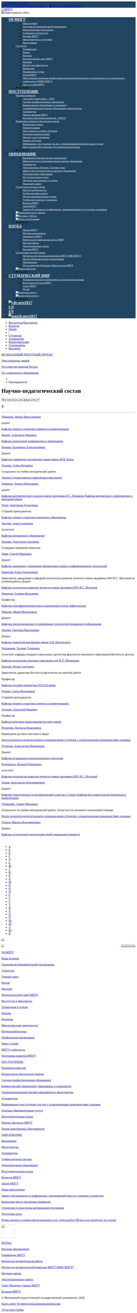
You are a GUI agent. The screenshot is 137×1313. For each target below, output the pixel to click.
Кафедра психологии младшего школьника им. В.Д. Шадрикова (40, 660)
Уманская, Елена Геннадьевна (19, 572)
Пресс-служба (9, 1043)
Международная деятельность (19, 1025)
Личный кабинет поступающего (26, 6)
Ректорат (6, 988)
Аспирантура (9, 1098)
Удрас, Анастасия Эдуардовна (19, 505)
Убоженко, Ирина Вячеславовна (21, 416)
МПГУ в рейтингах (13, 1049)
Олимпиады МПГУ (13, 1255)
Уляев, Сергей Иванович (16, 553)
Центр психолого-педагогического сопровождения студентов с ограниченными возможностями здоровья (65, 739)
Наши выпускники (13, 1189)
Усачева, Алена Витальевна (18, 691)
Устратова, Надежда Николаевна (21, 727)
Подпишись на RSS (16, 2)
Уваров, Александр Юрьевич (19, 435)
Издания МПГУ (11, 1291)
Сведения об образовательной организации (27, 964)
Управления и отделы (14, 1007)
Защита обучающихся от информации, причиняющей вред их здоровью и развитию (52, 1195)
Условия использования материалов (38, 1303)
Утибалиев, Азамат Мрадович (19, 804)
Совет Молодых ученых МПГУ (20, 1285)
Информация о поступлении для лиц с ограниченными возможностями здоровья (50, 1104)
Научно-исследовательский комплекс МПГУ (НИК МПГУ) (37, 1267)
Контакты (15, 348)
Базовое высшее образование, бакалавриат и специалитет (36, 1086)
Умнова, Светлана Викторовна (20, 630)
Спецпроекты (17, 345)
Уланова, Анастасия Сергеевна (20, 541)
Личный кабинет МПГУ (67, 6)
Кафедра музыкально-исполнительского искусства (32, 758)
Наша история (10, 958)
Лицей (13, 329)
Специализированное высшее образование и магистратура (37, 1092)
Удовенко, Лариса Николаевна (19, 483)
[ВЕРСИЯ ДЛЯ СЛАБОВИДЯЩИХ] (20, 302)
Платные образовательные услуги (22, 1110)
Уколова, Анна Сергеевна (17, 523)
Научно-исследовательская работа (22, 1261)
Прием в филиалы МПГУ (16, 1122)
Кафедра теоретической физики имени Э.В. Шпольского (35, 642)
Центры (6, 1013)
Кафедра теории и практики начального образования (33, 517)
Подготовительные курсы (17, 1116)
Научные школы (11, 1273)
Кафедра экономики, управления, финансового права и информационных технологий (54, 566)
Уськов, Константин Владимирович (23, 782)
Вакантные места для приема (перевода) (25, 1201)
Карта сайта (8, 1303)
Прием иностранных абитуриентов (22, 1128)
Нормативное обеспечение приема (22, 1074)
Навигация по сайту (16, 12)
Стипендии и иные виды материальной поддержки (32, 1207)
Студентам (15, 335)
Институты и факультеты (16, 1001)
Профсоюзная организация (17, 1037)
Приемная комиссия (13, 1067)
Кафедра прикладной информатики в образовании (32, 441)
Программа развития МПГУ (18, 1055)
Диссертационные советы (17, 1279)
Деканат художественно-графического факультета (31, 477)
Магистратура (10, 1147)
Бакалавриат (9, 1140)
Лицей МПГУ (9, 1183)
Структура (7, 970)
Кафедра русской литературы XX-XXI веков (28, 685)
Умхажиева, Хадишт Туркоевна (20, 648)
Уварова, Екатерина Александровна (23, 447)
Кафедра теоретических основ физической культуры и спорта (38, 794)
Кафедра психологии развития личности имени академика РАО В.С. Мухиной (49, 587)
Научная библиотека (13, 1031)
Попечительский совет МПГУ (19, 994)
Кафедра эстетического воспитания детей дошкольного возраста (40, 834)
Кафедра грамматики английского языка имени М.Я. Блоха (37, 459)
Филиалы (7, 1019)
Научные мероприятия (15, 1249)
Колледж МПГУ (11, 1177)
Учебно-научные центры (16, 1159)
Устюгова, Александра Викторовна (22, 746)
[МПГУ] (6, 9)
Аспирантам (16, 338)
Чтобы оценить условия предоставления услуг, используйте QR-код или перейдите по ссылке (58, 1220)
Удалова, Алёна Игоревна (17, 465)
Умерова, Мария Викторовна (19, 611)
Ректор (5, 982)
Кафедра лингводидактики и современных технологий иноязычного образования (51, 624)
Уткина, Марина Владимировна (20, 822)
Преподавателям (19, 342)
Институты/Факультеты (23, 322)
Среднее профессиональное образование (26, 1080)
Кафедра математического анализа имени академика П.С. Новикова (42, 495)
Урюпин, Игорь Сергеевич (17, 666)
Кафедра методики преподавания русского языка (31, 721)
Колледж (14, 325)
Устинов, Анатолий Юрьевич (19, 709)
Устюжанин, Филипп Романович (21, 764)
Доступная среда (11, 1213)
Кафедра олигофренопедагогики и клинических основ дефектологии (43, 605)
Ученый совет (10, 976)
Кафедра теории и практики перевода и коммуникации (35, 429)
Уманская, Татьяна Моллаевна (19, 593)
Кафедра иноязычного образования (22, 535)
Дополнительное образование (19, 1165)
